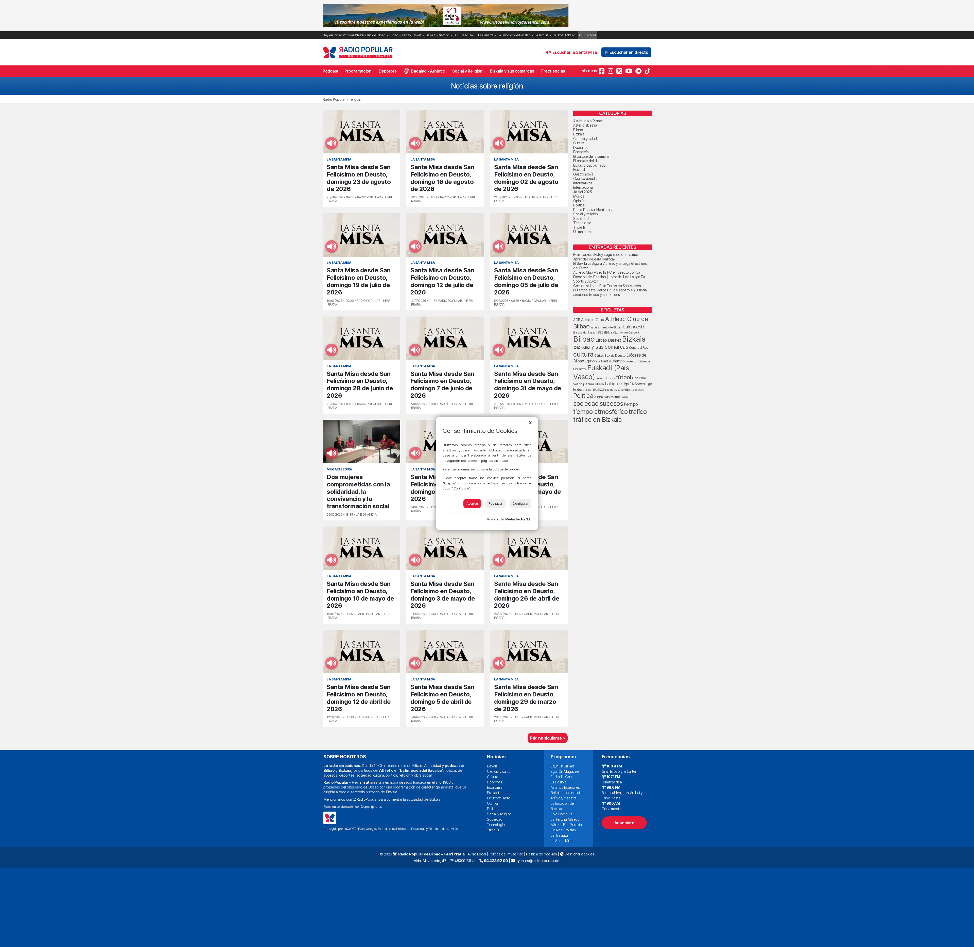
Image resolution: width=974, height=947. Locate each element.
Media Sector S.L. (518, 519)
